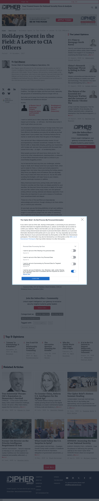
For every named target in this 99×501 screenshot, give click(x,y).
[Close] (83, 220)
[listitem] (49, 246)
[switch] (73, 250)
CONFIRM (35, 278)
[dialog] (49, 250)
